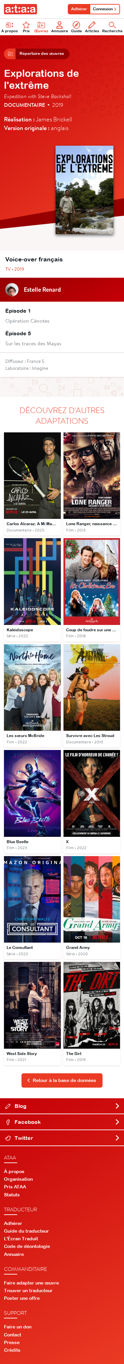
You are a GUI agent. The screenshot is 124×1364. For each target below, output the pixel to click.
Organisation (18, 1179)
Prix (26, 31)
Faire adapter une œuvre (31, 1283)
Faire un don (17, 1326)
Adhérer (79, 9)
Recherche (112, 31)
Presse (12, 1342)
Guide (76, 31)
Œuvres (41, 31)
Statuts (12, 1194)
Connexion (103, 9)
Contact (12, 1334)
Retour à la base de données (64, 1080)
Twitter (23, 1138)
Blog (19, 1106)
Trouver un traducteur (28, 1290)
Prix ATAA (15, 1186)
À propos (9, 31)
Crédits (12, 1350)
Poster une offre (22, 1298)
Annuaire (59, 31)
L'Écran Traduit (21, 1238)
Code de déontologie (27, 1246)
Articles (92, 31)
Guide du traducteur (26, 1231)
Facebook (27, 1122)
